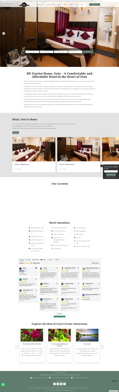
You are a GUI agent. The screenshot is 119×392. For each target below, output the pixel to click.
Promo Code (70, 49)
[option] (33, 154)
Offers (76, 4)
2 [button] (57, 365)
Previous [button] (102, 132)
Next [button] (107, 132)
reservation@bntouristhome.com (40, 377)
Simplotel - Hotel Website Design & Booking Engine (62, 390)
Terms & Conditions (73, 388)
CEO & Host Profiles (50, 4)
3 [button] (59, 365)
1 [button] (55, 365)
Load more (59, 313)
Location (71, 4)
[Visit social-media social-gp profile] (61, 384)
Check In (27, 49)
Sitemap (47, 390)
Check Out (42, 49)
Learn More (18, 169)
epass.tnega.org (62, 1)
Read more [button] (21, 300)
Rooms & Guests (57, 49)
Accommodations (40, 4)
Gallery (65, 4)
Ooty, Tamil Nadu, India (114, 381)
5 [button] (63, 365)
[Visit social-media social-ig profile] (64, 384)
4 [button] (61, 365)
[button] (28, 260)
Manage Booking (85, 53)
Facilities (59, 4)
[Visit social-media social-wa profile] (58, 384)
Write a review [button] (95, 263)
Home (31, 388)
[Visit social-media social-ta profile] (54, 384)
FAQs (82, 4)
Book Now (94, 4)
